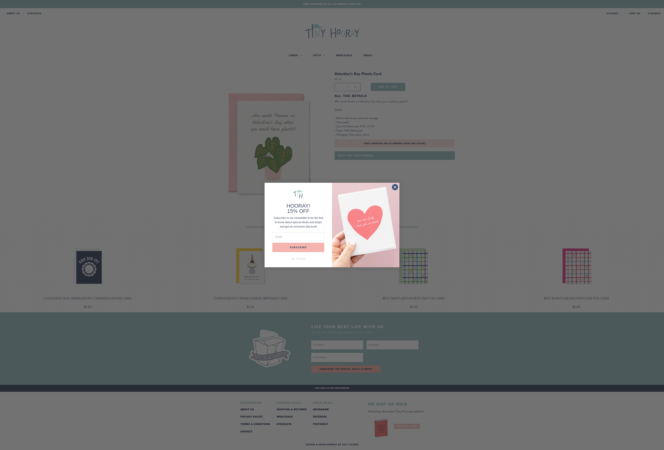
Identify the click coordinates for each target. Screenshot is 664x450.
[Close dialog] (395, 187)
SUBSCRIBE (298, 247)
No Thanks (298, 259)
